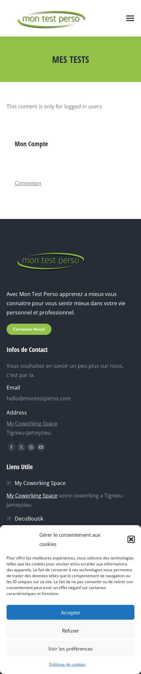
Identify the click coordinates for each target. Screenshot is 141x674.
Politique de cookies (67, 664)
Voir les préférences (70, 648)
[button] (131, 539)
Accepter (70, 612)
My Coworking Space (32, 423)
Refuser (70, 630)
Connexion (28, 183)
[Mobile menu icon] (130, 18)
